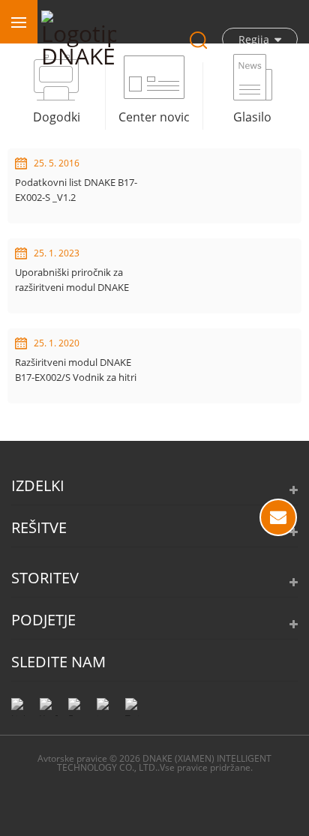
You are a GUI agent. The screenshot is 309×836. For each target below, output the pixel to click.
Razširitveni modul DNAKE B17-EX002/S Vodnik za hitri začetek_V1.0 (75, 370)
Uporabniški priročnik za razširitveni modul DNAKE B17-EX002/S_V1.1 (72, 280)
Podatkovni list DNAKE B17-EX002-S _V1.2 (76, 189)
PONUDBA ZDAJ (278, 517)
